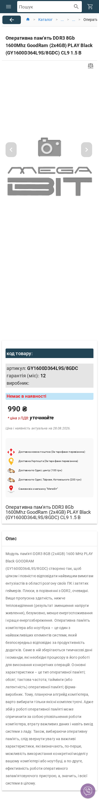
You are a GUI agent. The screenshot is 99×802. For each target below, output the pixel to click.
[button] (88, 790)
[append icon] (76, 6)
